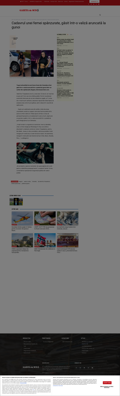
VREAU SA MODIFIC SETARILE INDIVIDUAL (106, 387)
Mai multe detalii (23, 382)
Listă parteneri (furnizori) (58, 385)
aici (33, 389)
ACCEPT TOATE (107, 382)
